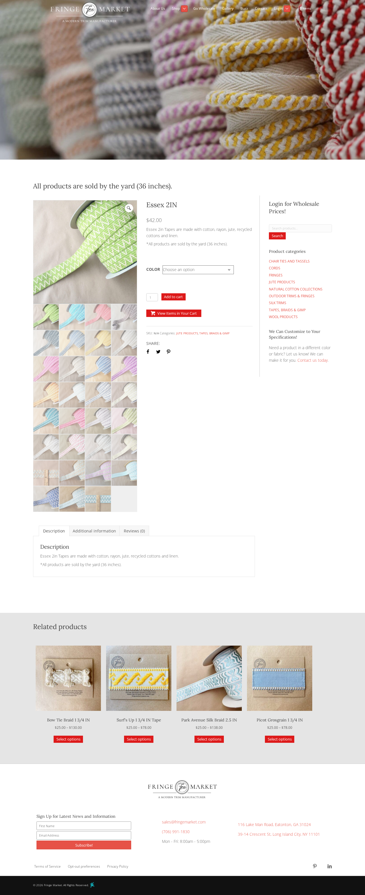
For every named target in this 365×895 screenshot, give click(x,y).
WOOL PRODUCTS (283, 316)
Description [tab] (54, 531)
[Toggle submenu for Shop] (184, 8)
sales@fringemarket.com (184, 822)
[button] (310, 17)
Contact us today (312, 360)
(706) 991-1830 (176, 831)
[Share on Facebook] (148, 352)
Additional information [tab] (94, 531)
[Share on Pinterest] (168, 352)
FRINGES (276, 275)
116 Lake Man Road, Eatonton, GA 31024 (274, 824)
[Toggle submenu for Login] (287, 8)
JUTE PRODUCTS (187, 333)
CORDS (274, 268)
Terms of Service (47, 866)
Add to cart (173, 296)
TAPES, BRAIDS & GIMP (214, 333)
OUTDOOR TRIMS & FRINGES (292, 296)
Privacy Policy (117, 866)
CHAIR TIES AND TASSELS (289, 261)
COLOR (153, 269)
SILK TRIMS (277, 302)
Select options (68, 739)
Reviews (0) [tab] (134, 531)
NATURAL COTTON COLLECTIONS (296, 289)
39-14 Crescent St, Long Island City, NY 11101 (279, 834)
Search (277, 235)
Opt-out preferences (84, 866)
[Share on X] (158, 352)
